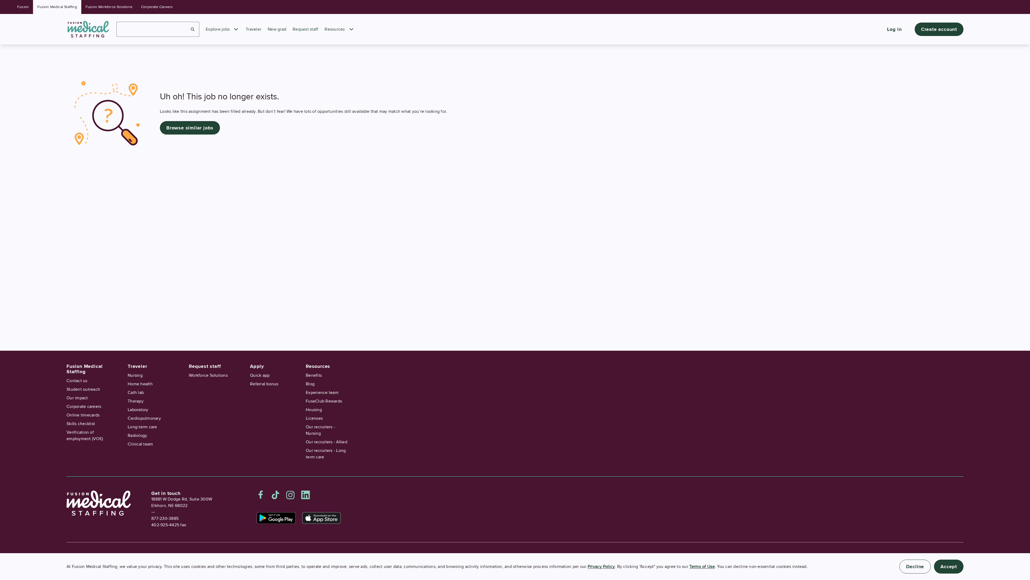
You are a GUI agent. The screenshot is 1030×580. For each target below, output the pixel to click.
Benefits (314, 375)
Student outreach (83, 389)
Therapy (136, 401)
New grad (277, 29)
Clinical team (140, 444)
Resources (335, 29)
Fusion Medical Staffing (57, 7)
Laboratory (138, 409)
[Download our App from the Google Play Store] (276, 518)
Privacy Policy (601, 566)
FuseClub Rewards (324, 401)
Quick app (260, 375)
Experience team (322, 392)
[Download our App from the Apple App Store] (321, 518)
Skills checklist (81, 423)
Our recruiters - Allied (326, 442)
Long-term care (142, 427)
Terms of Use (702, 566)
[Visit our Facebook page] (261, 495)
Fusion (23, 7)
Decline (915, 567)
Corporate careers (84, 406)
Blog (310, 384)
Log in (894, 29)
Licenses (314, 418)
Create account (939, 29)
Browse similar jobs (190, 128)
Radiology (137, 435)
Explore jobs (218, 29)
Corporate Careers (157, 7)
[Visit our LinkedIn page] (305, 495)
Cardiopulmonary (144, 418)
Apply (257, 366)
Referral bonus (264, 384)
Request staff (305, 29)
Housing (314, 409)
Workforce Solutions (208, 375)
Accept (948, 567)
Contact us (77, 380)
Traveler (253, 29)
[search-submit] (192, 29)
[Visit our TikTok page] (275, 495)
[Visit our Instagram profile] (290, 495)
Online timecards (83, 415)
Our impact (77, 398)
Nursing (135, 375)
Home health (140, 384)
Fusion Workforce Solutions (109, 7)
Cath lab (136, 392)
